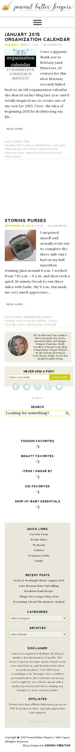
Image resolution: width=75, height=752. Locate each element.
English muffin (35, 321)
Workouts (39, 544)
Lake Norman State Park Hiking (39, 585)
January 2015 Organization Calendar (37, 37)
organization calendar (43, 153)
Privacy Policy (38, 721)
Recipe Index (39, 539)
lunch (52, 321)
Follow (37, 398)
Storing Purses (25, 220)
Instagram (38, 386)
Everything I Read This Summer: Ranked (39, 601)
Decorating (32, 317)
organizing (13, 156)
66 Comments (52, 44)
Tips (26, 141)
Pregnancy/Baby (39, 555)
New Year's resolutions (40, 149)
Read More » (15, 129)
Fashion (39, 550)
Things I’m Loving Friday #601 (39, 596)
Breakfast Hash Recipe (38, 591)
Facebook (17, 386)
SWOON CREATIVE (57, 745)
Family (39, 560)
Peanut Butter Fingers (37, 8)
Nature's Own (15, 324)
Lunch (47, 317)
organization (15, 153)
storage (50, 324)
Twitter (27, 386)
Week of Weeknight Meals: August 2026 (39, 580)
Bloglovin (59, 386)
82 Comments (57, 226)
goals (29, 145)
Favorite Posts (39, 534)
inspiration (43, 145)
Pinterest (49, 386)
